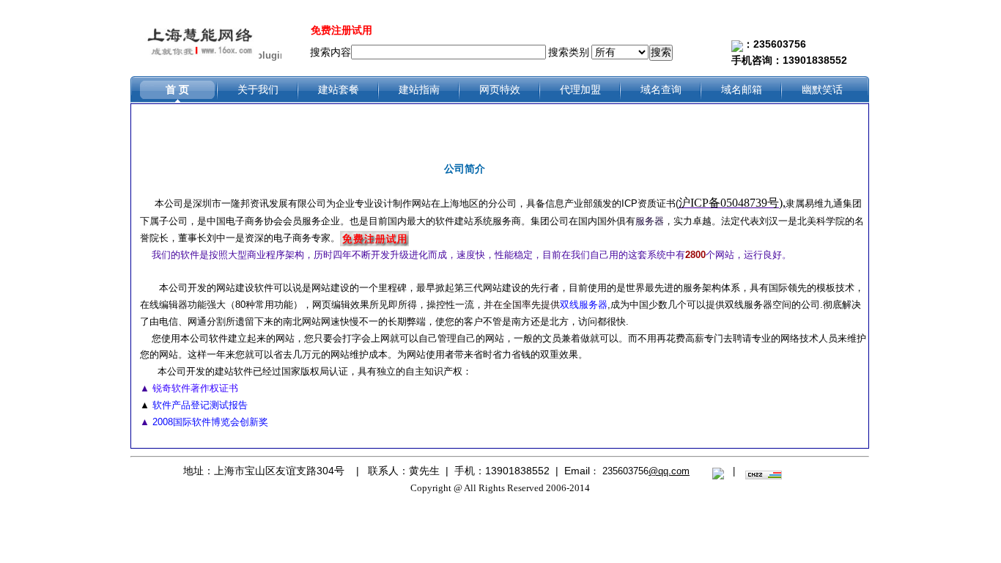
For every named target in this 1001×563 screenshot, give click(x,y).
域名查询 (661, 89)
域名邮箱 (741, 89)
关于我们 (257, 89)
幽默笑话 (822, 89)
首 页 (177, 89)
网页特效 (499, 89)
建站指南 (419, 89)
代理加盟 (580, 89)
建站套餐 (338, 89)
